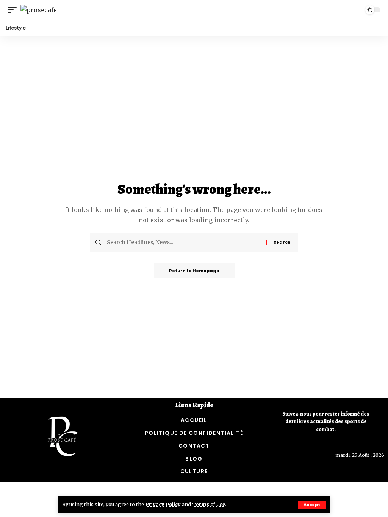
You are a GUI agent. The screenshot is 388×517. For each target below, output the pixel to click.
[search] (353, 10)
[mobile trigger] (14, 10)
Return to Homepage (194, 271)
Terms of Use (208, 504)
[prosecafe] (38, 10)
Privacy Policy (163, 504)
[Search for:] (183, 242)
